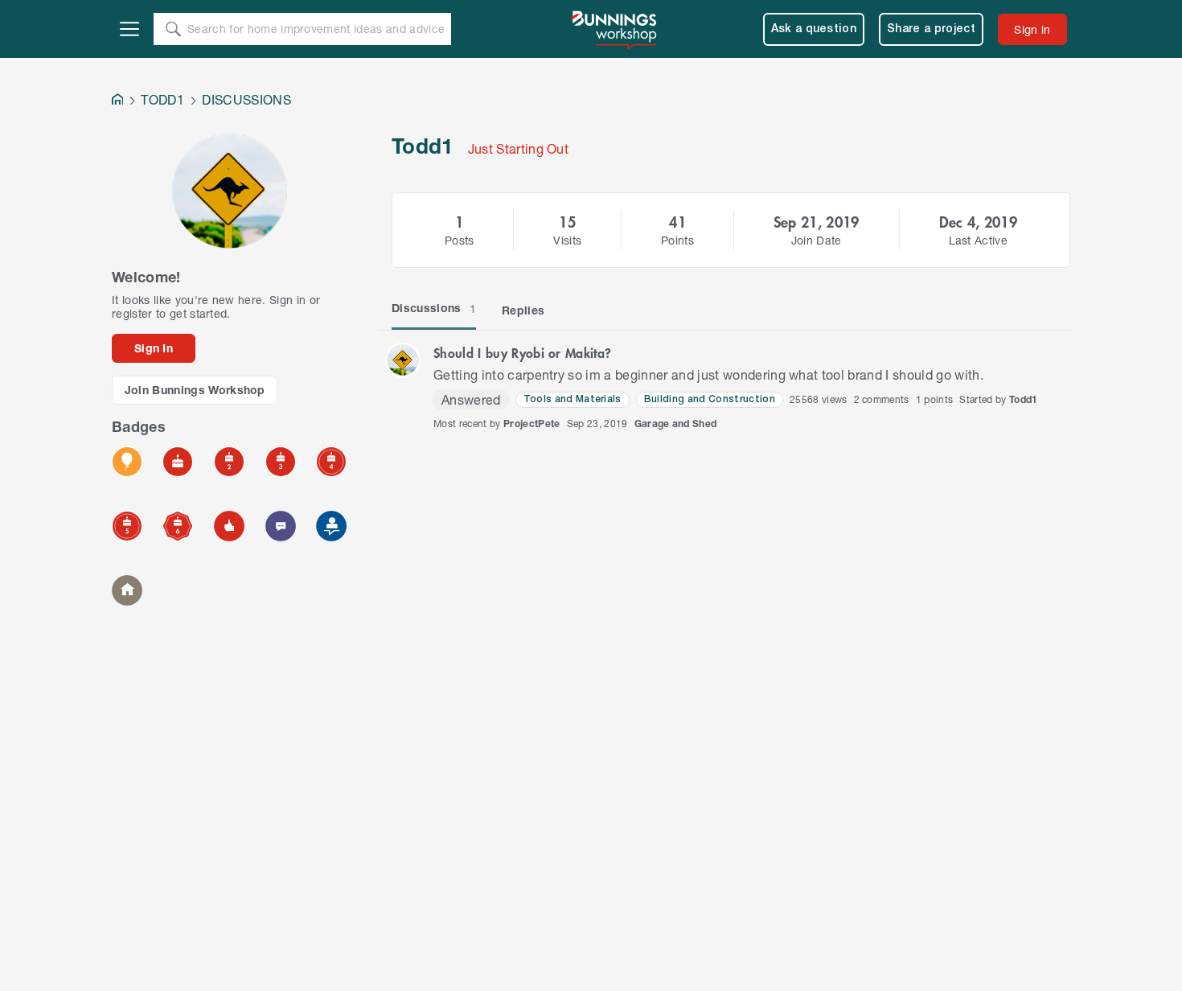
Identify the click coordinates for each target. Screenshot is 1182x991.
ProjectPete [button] (531, 423)
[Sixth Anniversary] (177, 526)
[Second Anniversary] (229, 461)
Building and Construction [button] (709, 399)
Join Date (816, 240)
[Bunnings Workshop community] (615, 29)
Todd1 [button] (1023, 399)
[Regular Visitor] (127, 590)
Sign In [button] (153, 348)
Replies (523, 310)
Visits (567, 240)
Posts (459, 240)
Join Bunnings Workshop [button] (195, 390)
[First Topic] (280, 526)
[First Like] (229, 526)
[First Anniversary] (177, 461)
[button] (403, 360)
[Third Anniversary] (280, 461)
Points (677, 240)
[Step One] (331, 526)
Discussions (434, 308)
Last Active (978, 240)
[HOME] (117, 101)
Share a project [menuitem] (931, 29)
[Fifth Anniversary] (127, 526)
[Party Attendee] (127, 461)
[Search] (173, 29)
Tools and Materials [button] (572, 399)
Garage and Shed (675, 423)
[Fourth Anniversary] (331, 461)
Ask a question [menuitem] (814, 29)
